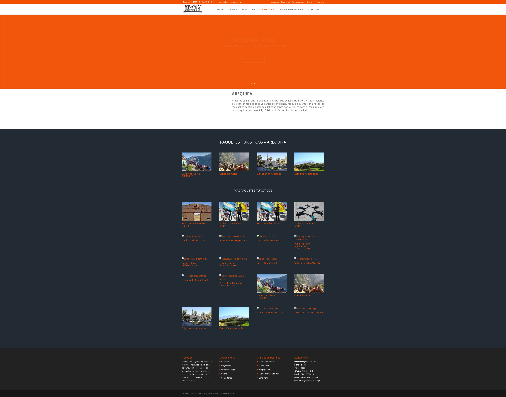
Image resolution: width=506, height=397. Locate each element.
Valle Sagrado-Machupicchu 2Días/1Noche (302, 246)
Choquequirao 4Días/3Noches (227, 264)
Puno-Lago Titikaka (267, 361)
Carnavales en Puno (268, 240)
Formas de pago (298, 2)
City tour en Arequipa (269, 173)
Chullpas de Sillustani (194, 240)
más (193, 380)
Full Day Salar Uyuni (268, 223)
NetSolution (199, 393)
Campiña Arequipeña (306, 173)
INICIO (220, 9)
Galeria (309, 2)
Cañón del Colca (228, 173)
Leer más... (266, 62)
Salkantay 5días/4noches (308, 263)
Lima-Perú (263, 378)
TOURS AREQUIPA (266, 9)
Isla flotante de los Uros (270, 312)
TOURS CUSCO (248, 9)
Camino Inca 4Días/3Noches (190, 264)
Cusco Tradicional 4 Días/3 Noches (230, 284)
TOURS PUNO (232, 9)
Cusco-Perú (264, 365)
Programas (285, 2)
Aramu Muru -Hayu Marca (233, 240)
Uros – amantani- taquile (308, 312)
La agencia (275, 2)
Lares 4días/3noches (268, 263)
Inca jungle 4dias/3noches (196, 280)
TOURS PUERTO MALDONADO (291, 9)
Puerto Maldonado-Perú (269, 373)
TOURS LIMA (313, 9)
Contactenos (319, 2)
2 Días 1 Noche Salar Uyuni (305, 224)
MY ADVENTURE (278, 40)
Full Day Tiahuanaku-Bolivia (194, 224)
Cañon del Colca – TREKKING (192, 175)
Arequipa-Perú (265, 369)
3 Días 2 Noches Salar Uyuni (231, 224)
